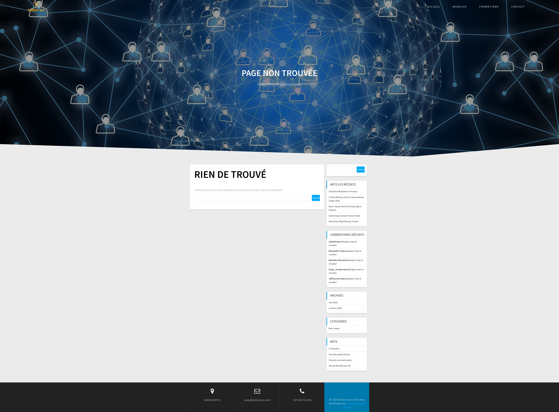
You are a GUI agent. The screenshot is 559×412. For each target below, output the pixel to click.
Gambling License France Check (344, 215)
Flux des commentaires (340, 360)
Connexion (334, 348)
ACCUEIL (434, 6)
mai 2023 (333, 302)
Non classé (334, 328)
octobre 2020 (335, 308)
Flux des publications (339, 354)
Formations (489, 6)
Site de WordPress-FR (339, 365)
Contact (518, 6)
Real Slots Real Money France (343, 221)
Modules (460, 6)
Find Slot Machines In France (343, 191)
